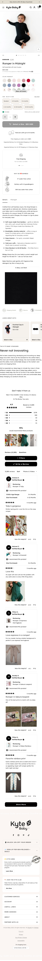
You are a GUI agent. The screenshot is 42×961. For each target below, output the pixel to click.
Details (4, 200)
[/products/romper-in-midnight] (24, 85)
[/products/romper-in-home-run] (28, 90)
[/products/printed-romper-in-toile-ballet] (33, 90)
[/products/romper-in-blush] (19, 81)
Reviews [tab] (11, 452)
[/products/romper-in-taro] (14, 85)
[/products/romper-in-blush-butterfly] (9, 90)
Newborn (6, 101)
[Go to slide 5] (23, 55)
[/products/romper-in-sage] (33, 81)
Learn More (9, 871)
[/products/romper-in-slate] (9, 85)
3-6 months (25, 101)
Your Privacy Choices (21, 937)
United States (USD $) (20, 948)
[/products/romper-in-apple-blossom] (24, 81)
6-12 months (7, 107)
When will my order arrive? (32, 111)
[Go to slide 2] (18, 55)
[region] (21, 440)
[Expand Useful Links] (37, 906)
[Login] (34, 7)
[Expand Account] (37, 901)
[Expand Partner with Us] (37, 922)
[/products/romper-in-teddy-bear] (4, 90)
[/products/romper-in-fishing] (14, 90)
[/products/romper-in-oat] (9, 81)
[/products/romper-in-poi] (19, 85)
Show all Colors (21, 91)
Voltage (36, 927)
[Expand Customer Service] (37, 896)
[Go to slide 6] (25, 55)
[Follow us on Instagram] (18, 835)
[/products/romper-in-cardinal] (28, 81)
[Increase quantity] (15, 117)
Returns (25, 310)
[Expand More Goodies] (37, 911)
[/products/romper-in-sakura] (14, 81)
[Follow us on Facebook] (13, 835)
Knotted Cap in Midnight (18, 326)
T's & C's (21, 931)
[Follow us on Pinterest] (23, 835)
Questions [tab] (22, 452)
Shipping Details (11, 310)
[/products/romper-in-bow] (33, 85)
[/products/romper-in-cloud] (4, 81)
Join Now (9, 888)
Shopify (30, 927)
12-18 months (18, 107)
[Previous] (2, 1)
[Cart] (38, 7)
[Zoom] (38, 49)
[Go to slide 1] (16, 55)
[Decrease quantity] (5, 117)
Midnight (13, 200)
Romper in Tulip (18, 486)
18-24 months (29, 107)
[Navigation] (3, 7)
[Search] (31, 7)
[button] (8, 59)
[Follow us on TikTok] (28, 835)
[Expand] (36, 842)
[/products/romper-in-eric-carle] (28, 85)
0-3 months (15, 101)
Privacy (21, 934)
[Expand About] (37, 917)
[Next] (39, 1)
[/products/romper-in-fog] (4, 85)
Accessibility (21, 940)
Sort (18, 471)
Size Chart (37, 96)
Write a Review (25, 464)
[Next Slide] (35, 440)
